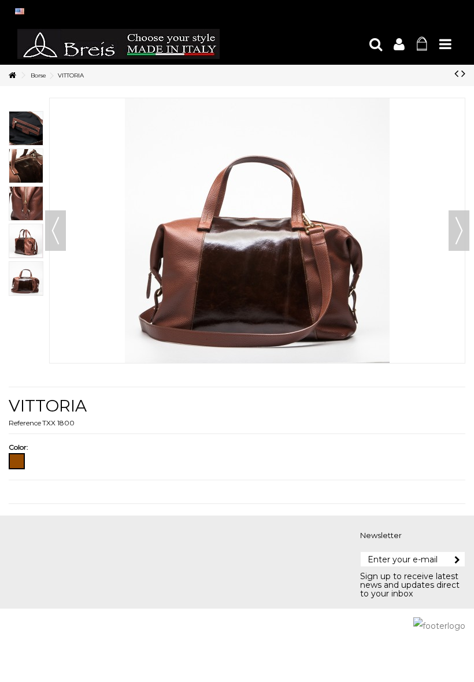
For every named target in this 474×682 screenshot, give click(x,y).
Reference (25, 422)
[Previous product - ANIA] (456, 73)
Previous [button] (55, 230)
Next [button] (459, 230)
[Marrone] (17, 461)
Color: (19, 447)
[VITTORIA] (26, 128)
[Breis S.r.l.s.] (187, 44)
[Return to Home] (12, 75)
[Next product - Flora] (463, 73)
